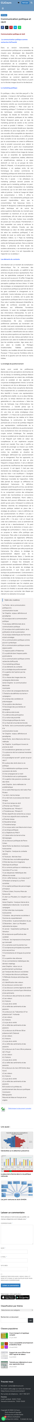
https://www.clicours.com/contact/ (13, 1391)
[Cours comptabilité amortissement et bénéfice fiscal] (4, 1343)
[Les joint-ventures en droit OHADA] (17, 1189)
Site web (4, 1265)
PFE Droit (4, 15)
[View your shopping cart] (18, 3)
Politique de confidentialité (14, 1414)
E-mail (4, 1257)
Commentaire (7, 1223)
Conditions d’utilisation (12, 1417)
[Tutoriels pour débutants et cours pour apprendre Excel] (4, 1362)
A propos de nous (26, 1419)
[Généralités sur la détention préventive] (17, 1140)
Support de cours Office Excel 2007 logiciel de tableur (19, 1353)
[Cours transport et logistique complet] (4, 1333)
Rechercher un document (9, 1317)
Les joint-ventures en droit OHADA (13, 1199)
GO (30, 1320)
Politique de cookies (11, 1419)
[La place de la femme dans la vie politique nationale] (17, 1163)
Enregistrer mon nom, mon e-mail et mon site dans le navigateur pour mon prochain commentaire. (16, 1278)
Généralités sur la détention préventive (15, 1151)
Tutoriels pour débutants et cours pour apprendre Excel (20, 1363)
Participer (25, 3)
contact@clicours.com (16, 1386)
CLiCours (6, 2)
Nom (3, 1248)
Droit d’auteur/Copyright (13, 1412)
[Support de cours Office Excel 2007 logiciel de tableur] (4, 1353)
